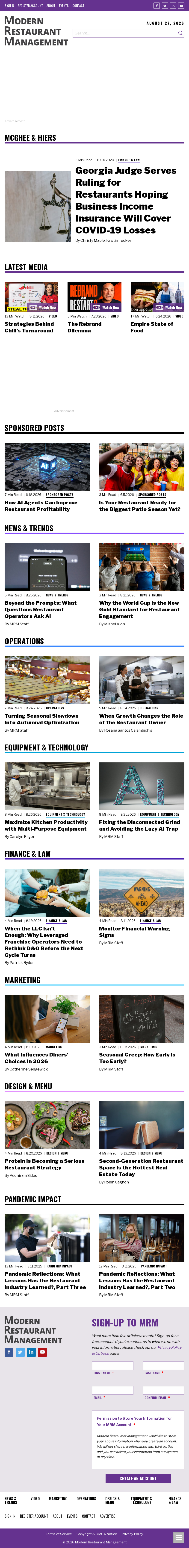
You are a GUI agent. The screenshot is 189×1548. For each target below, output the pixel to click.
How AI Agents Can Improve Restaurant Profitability (41, 505)
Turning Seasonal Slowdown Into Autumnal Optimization (42, 719)
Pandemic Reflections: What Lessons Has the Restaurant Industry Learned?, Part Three (45, 1280)
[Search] (180, 33)
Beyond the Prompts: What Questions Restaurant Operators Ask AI (41, 609)
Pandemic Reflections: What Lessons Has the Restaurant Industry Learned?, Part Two (137, 1280)
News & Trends (57, 595)
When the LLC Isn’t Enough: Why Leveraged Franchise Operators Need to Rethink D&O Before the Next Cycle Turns (44, 941)
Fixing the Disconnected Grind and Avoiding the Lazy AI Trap (139, 825)
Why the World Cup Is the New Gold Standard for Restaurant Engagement (139, 609)
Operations (55, 707)
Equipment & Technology (65, 814)
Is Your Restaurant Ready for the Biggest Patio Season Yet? (139, 505)
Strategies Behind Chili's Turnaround (29, 327)
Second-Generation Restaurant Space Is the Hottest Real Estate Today (141, 1167)
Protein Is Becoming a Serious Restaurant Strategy (45, 1164)
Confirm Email (156, 1397)
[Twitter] (165, 6)
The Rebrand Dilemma (85, 327)
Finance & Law (129, 159)
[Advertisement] (94, 87)
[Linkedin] (173, 6)
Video (53, 316)
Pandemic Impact (60, 1266)
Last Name (152, 1372)
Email (98, 1397)
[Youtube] (181, 6)
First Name (102, 1372)
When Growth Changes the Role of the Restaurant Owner (141, 719)
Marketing (54, 1046)
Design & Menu (57, 1153)
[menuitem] (9, 5)
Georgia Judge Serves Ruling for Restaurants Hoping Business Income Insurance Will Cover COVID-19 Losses (126, 200)
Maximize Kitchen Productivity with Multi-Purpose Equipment (46, 825)
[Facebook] (157, 6)
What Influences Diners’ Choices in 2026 (36, 1058)
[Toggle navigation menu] (178, 1537)
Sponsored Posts (60, 494)
